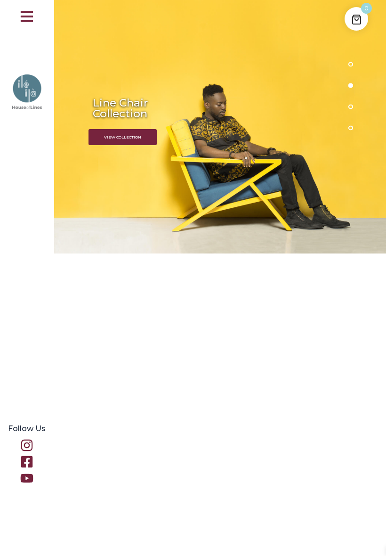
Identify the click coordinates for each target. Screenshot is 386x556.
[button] (27, 16)
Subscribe (309, 523)
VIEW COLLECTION (122, 137)
